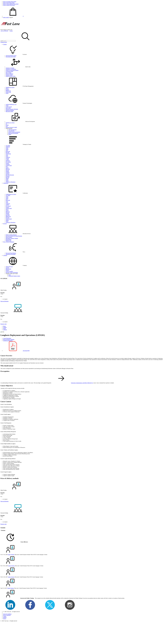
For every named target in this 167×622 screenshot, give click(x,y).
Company (5, 255)
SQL (7, 126)
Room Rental (8, 239)
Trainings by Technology (11, 69)
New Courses (8, 72)
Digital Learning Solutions (11, 234)
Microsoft (8, 169)
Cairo (9, 274)
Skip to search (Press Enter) (8, 2)
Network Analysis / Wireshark (12, 109)
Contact (11, 30)
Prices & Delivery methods (8, 339)
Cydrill (7, 159)
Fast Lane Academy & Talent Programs (14, 236)
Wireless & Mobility (10, 110)
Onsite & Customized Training (12, 70)
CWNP (7, 158)
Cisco (7, 155)
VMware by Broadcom (10, 181)
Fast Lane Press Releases (11, 253)
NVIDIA (8, 172)
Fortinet (7, 163)
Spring (9, 134)
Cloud (7, 105)
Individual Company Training (12, 238)
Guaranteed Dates (9, 71)
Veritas (7, 180)
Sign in (4, 618)
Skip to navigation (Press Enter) (9, 1)
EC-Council (8, 162)
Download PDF (26, 350)
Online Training (11, 554)
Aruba (7, 149)
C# (6, 123)
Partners (7, 270)
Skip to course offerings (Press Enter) (10, 3)
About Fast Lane (9, 266)
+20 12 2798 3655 (4, 30)
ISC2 (7, 166)
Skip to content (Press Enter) (9, 5)
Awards (7, 267)
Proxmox (8, 176)
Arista (7, 147)
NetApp (7, 170)
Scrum (7, 93)
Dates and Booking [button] (4, 301)
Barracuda (8, 151)
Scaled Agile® (9, 218)
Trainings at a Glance (10, 87)
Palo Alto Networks (10, 174)
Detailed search (4, 42)
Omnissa (7, 173)
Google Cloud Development (14, 132)
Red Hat (7, 177)
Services (5, 223)
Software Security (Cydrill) (11, 127)
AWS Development (12, 129)
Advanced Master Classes (11, 55)
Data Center (8, 107)
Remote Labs (8, 240)
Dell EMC (8, 160)
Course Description (7, 338)
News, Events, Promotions (8, 241)
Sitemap (4, 617)
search (2, 40)
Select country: (6, 17)
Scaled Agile (8, 92)
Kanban (7, 89)
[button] (11, 17)
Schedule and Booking (8, 340)
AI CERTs (8, 145)
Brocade (7, 152)
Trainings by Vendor (10, 68)
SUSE (7, 179)
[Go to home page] (10, 28)
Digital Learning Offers (10, 76)
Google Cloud (9, 165)
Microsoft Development (13, 133)
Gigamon (8, 164)
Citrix (7, 156)
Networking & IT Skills (11, 56)
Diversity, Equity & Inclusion (12, 272)
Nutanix (7, 171)
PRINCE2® (8, 90)
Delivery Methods (9, 73)
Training (5, 44)
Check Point (8, 153)
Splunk (7, 178)
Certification (5, 183)
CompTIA (8, 157)
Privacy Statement (7, 615)
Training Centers (9, 75)
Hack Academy (9, 237)
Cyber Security (9, 106)
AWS (7, 150)
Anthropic (8, 146)
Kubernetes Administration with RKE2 (82, 382)
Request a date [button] (4, 324)
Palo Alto (8, 215)
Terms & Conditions (7, 614)
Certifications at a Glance (11, 194)
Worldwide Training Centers (14, 276)
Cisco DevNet (11, 130)
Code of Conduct (9, 271)
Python (7, 125)
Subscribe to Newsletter (11, 254)
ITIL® (7, 88)
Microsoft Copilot (9, 111)
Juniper (7, 167)
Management (8, 268)
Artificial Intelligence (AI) (11, 104)
